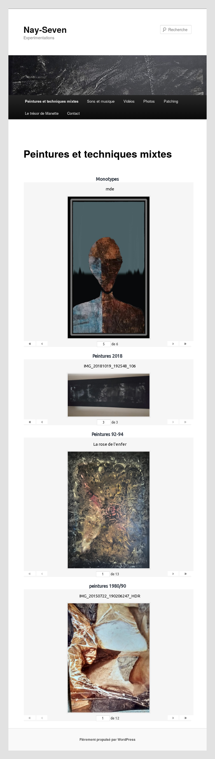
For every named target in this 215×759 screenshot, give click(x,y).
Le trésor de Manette (42, 113)
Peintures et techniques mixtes (51, 101)
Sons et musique (100, 101)
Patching (171, 101)
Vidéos (129, 101)
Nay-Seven (45, 29)
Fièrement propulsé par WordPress (107, 739)
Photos (149, 101)
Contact (73, 113)
